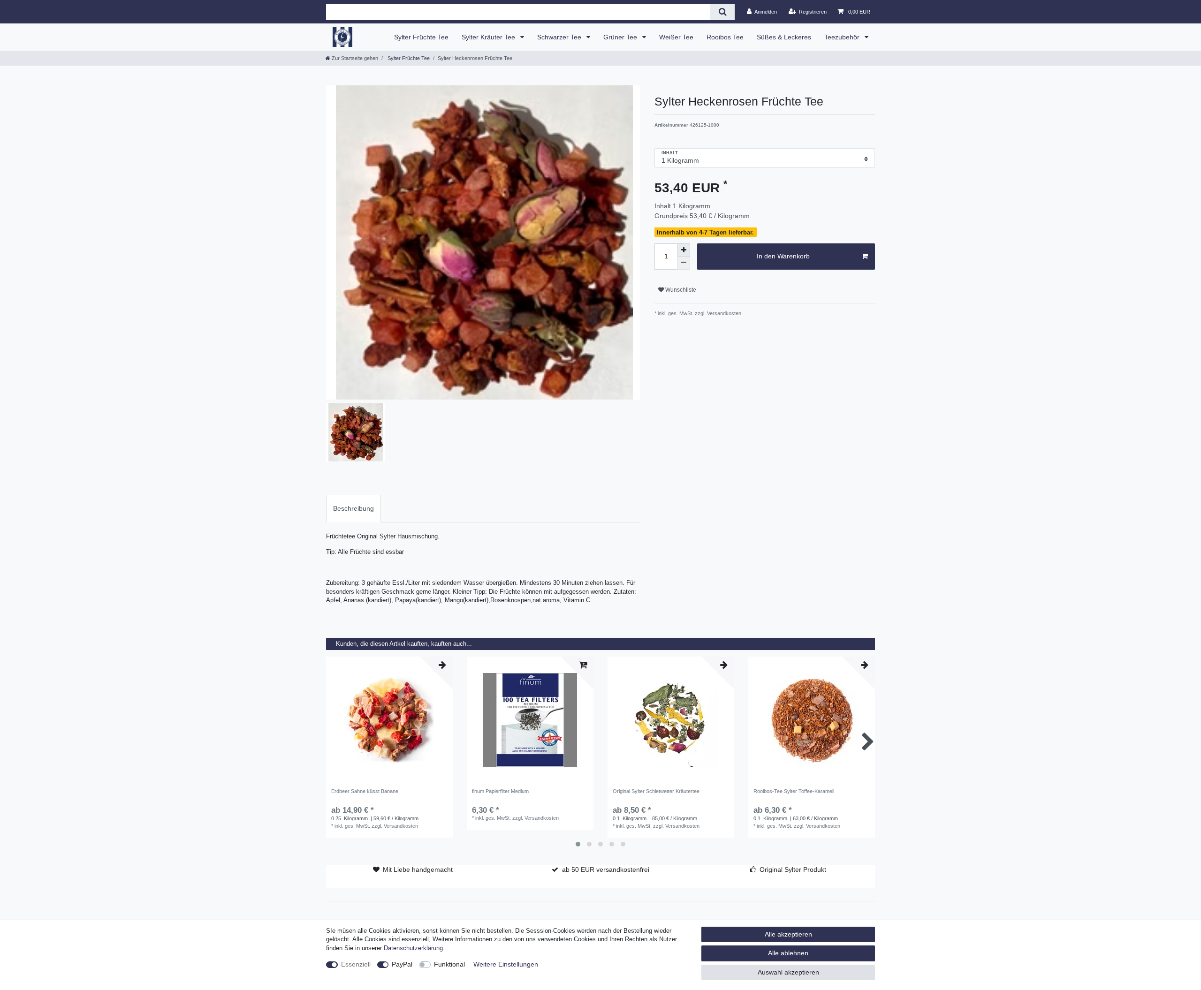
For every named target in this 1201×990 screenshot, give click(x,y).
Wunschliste (680, 290)
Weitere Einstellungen (505, 964)
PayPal (402, 964)
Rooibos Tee (725, 37)
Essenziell (356, 964)
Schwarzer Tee (560, 37)
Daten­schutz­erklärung (413, 948)
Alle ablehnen (788, 953)
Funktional (449, 964)
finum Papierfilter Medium (500, 791)
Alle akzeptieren (788, 934)
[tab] (353, 508)
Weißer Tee (676, 37)
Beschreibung (353, 508)
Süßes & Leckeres (784, 37)
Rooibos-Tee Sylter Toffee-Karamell (793, 791)
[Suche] (722, 12)
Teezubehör (842, 37)
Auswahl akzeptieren (788, 972)
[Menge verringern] (683, 263)
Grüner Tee (621, 37)
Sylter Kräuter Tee (489, 37)
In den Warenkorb (783, 256)
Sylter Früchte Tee (421, 37)
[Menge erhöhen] (683, 250)
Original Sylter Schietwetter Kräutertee (656, 791)
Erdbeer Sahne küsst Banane (364, 791)
